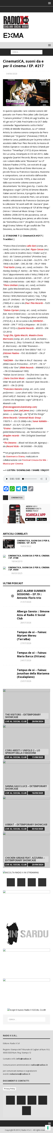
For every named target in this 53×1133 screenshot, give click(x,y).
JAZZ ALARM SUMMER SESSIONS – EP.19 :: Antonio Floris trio (31, 594)
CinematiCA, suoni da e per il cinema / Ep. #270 (33, 541)
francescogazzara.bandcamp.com (20, 406)
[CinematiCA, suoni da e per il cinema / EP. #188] (4, 556)
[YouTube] (42, 882)
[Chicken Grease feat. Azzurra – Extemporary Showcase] (26, 850)
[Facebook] (15, 9)
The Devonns (10, 442)
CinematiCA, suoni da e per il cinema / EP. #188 (28, 556)
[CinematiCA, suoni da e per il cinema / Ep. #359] (4, 568)
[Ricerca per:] (26, 51)
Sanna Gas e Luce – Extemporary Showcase (26, 787)
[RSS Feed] (38, 9)
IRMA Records (26, 367)
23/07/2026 (25, 681)
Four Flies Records (34, 302)
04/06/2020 (11, 73)
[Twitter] (20, 9)
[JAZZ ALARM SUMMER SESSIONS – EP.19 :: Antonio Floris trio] (9, 593)
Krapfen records (11, 435)
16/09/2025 (37, 793)
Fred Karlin (9, 267)
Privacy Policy (9, 1089)
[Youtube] (32, 9)
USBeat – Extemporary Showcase (26, 824)
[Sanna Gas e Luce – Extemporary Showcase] (26, 778)
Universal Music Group (30, 417)
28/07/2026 (25, 622)
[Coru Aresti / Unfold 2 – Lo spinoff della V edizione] (26, 743)
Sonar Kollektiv (40, 421)
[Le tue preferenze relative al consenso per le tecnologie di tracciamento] (48, 1128)
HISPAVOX (38, 320)
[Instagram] (26, 9)
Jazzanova (9, 410)
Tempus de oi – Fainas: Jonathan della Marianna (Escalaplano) (33, 673)
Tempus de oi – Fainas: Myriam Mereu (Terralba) (32, 635)
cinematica (16, 497)
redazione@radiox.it (19, 1074)
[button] (49, 3)
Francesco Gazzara (13, 388)
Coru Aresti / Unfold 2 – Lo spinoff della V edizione (22, 752)
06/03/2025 (16, 573)
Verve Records (10, 417)
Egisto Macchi (21, 335)
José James (24, 410)
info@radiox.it (23, 1058)
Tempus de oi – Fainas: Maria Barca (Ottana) (32, 654)
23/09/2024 (37, 864)
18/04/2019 (16, 561)
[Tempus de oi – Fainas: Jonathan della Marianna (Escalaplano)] (9, 672)
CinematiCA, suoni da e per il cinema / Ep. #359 (28, 568)
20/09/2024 (37, 721)
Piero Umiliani (11, 285)
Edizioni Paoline (11, 353)
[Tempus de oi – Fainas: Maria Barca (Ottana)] (9, 655)
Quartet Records (26, 328)
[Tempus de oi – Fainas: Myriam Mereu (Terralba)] (9, 634)
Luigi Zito (8, 335)
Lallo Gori (31, 245)
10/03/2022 (25, 546)
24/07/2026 (25, 660)
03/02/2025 (37, 828)
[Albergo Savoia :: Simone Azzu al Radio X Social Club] (9, 614)
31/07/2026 (25, 601)
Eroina (7, 428)
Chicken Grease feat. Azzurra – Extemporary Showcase (25, 859)
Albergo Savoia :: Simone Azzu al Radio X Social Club (33, 615)
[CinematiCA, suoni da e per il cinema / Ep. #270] (9, 543)
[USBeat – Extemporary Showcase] (26, 814)
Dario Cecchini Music (14, 378)
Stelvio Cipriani (11, 310)
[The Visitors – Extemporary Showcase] (26, 707)
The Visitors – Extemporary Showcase (23, 716)
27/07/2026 (25, 643)
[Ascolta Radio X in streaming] (21, 872)
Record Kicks (13, 446)
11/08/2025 (37, 757)
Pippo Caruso (37, 249)
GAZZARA (8, 360)
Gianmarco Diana (15, 456)
